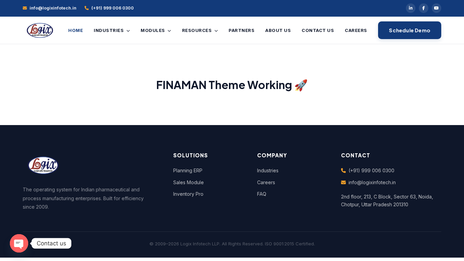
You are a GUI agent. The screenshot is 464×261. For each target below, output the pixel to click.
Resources (197, 30)
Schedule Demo (409, 30)
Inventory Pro (188, 194)
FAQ (261, 194)
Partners (241, 30)
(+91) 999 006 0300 (371, 170)
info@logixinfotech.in (372, 182)
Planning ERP (187, 170)
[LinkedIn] (410, 8)
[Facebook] (423, 8)
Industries (109, 30)
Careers (356, 30)
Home (75, 30)
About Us (278, 30)
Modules (153, 30)
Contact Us (318, 30)
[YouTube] (436, 8)
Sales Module (188, 182)
